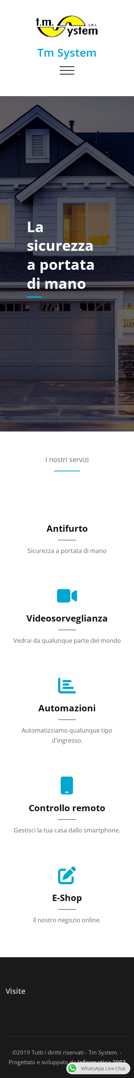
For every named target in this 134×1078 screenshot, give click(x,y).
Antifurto (67, 528)
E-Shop (67, 897)
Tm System (67, 52)
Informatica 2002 (101, 1062)
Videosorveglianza (67, 618)
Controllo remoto (67, 808)
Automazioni (67, 708)
